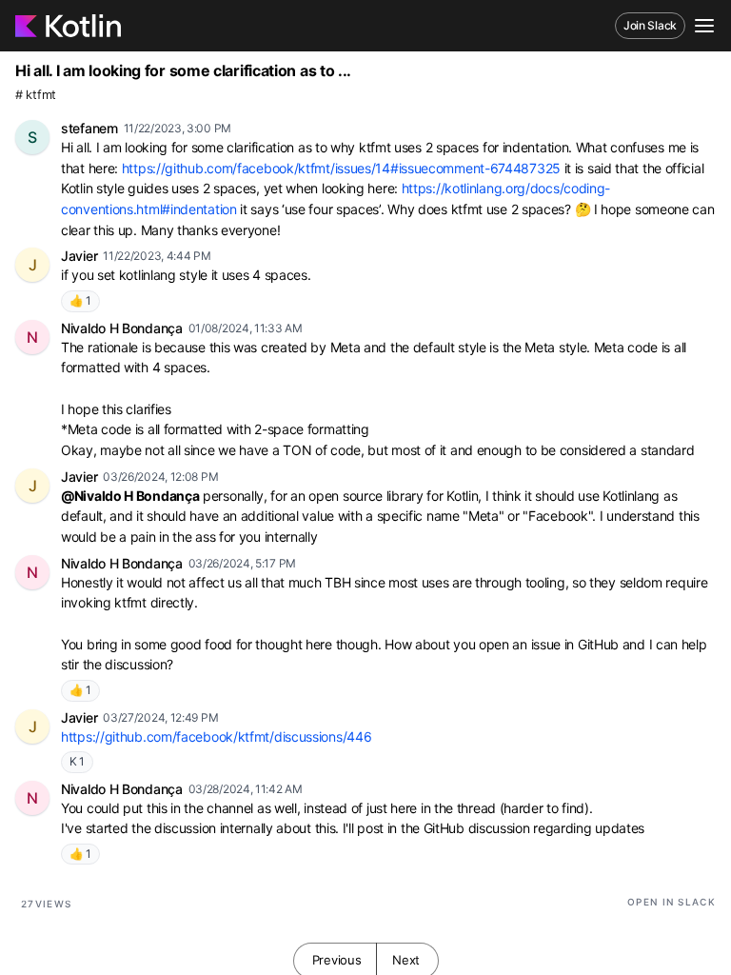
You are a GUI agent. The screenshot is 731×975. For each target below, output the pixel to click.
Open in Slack (671, 901)
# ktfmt (35, 95)
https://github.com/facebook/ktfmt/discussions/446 (216, 736)
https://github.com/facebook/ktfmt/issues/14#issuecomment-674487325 (341, 168)
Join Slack (650, 25)
